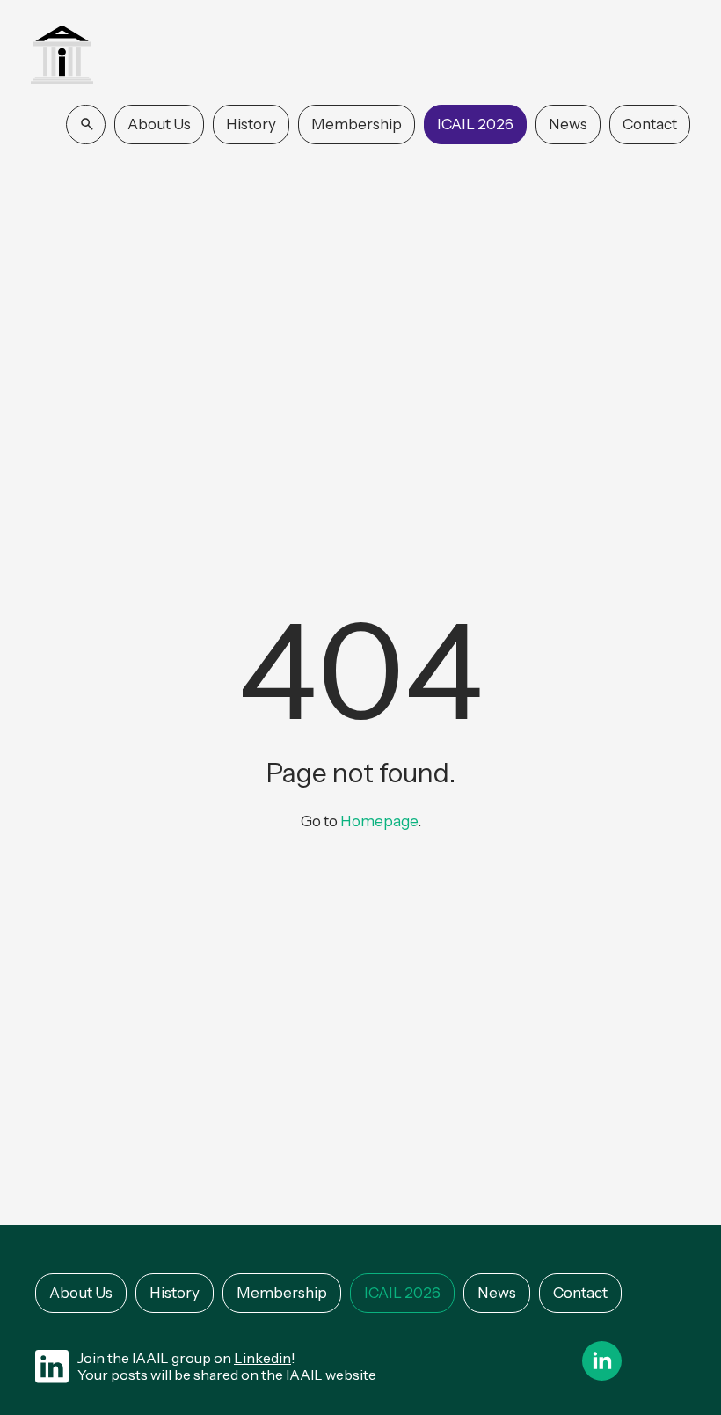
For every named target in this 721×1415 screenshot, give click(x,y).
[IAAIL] (62, 56)
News (568, 124)
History (251, 124)
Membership (356, 124)
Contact (650, 124)
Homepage (379, 821)
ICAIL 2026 (475, 124)
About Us (159, 124)
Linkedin (262, 1358)
